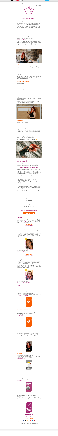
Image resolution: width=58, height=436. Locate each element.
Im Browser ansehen (38, 5)
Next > (48, 430)
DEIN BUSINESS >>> (29, 213)
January (18, 430)
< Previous (46, 430)
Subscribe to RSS (22, 0)
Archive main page (11, 430)
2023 (15, 430)
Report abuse (55, 433)
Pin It (17, 0)
